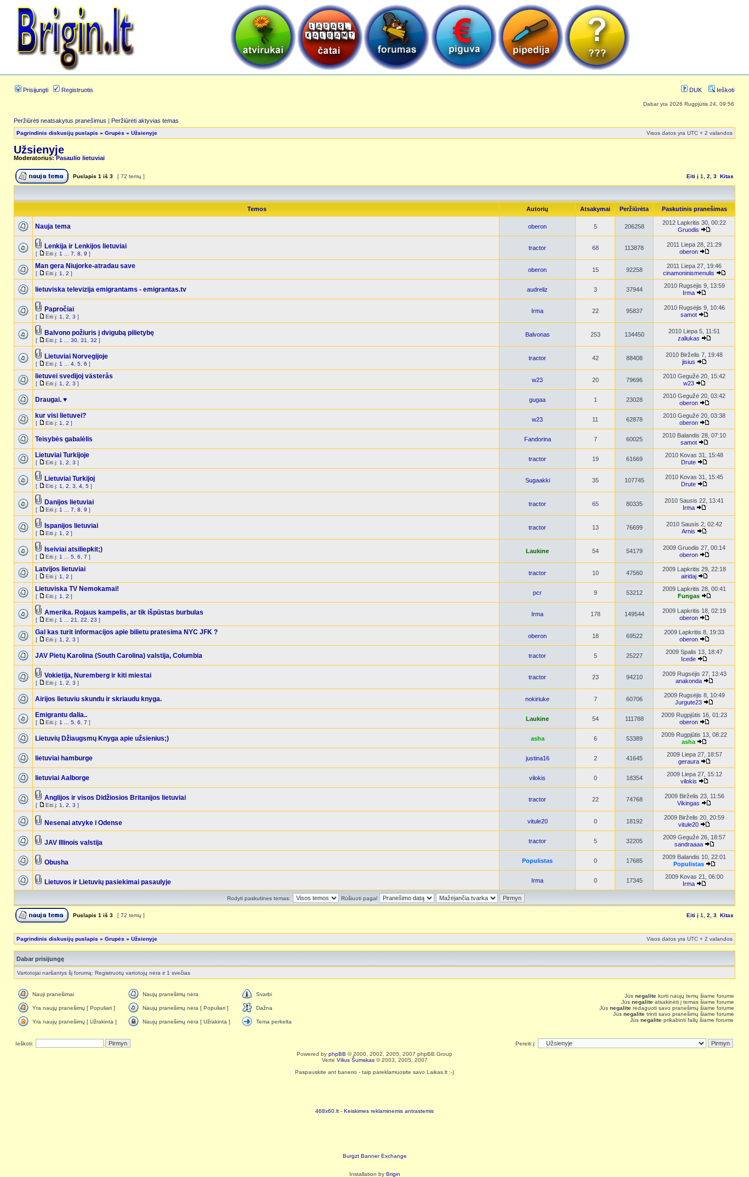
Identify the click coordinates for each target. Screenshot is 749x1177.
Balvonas (537, 334)
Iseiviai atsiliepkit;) (73, 549)
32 (93, 340)
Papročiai (59, 309)
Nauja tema (53, 226)
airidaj (688, 576)
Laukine (537, 551)
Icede (688, 659)
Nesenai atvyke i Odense (83, 823)
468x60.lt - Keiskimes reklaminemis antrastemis (374, 1111)
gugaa (537, 399)
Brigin (393, 1174)
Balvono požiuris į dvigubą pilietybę (99, 333)
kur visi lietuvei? (60, 415)
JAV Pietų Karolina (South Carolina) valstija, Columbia (118, 655)
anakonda (689, 681)
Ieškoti (724, 90)
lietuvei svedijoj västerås (74, 376)
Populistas (537, 860)
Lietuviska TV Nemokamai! (77, 589)
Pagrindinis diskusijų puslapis (57, 133)
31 (84, 340)
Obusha (56, 862)
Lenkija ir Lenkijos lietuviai (85, 246)
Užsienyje (144, 133)
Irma (689, 292)
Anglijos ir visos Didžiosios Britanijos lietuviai (115, 797)
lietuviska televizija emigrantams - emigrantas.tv (110, 289)
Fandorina (537, 439)
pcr (537, 592)
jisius (688, 362)
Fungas (689, 596)
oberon (537, 226)
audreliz (537, 289)
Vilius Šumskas (355, 1060)
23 (93, 620)
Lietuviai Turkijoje (62, 455)
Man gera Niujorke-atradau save (85, 266)
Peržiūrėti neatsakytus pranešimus (60, 120)
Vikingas (688, 803)
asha (537, 738)
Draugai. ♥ (51, 399)
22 (84, 620)
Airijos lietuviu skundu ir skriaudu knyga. (98, 699)
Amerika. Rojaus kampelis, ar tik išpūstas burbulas (123, 612)
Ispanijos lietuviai (71, 526)
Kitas (727, 176)
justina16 (537, 758)
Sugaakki (537, 480)
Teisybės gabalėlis (64, 439)
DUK (695, 90)
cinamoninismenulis (688, 273)
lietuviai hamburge (64, 758)
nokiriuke (537, 699)
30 (74, 340)
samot (688, 314)
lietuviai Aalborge (62, 778)
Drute (688, 462)
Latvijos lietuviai (60, 569)
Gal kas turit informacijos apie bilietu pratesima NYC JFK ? (126, 632)
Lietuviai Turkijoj (69, 478)
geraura (688, 761)
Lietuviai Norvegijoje (76, 356)
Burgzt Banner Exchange (375, 1156)
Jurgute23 (688, 702)
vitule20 (537, 821)
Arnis (688, 531)
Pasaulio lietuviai (80, 158)
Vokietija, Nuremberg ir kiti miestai (97, 675)
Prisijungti (34, 90)
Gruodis (688, 229)
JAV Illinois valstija (73, 842)
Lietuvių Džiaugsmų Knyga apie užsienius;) (102, 738)
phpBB (337, 1054)
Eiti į (692, 176)
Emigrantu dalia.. (61, 715)
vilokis (537, 778)
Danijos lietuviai (69, 502)
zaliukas (689, 338)
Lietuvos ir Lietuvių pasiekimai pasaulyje (107, 882)
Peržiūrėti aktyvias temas (145, 120)
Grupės (114, 133)
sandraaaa (688, 844)
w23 (537, 380)
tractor (537, 248)
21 (74, 620)
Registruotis (76, 90)
